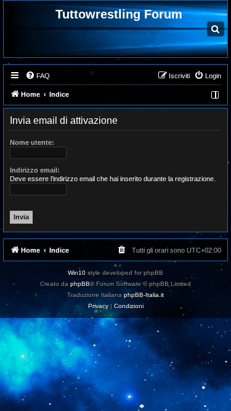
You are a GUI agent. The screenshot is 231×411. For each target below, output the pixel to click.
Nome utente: (32, 142)
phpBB (80, 283)
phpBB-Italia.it (144, 294)
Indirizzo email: (35, 170)
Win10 (77, 272)
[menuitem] (37, 75)
